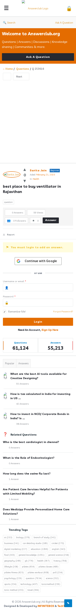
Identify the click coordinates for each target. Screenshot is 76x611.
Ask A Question (64, 22)
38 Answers (22, 423)
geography (12, 560)
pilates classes (48, 566)
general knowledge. (31, 555)
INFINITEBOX (46, 605)
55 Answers (22, 383)
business (11, 543)
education (39, 549)
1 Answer (14, 479)
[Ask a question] (68, 603)
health (43, 560)
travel (33, 590)
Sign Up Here (50, 329)
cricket (58, 543)
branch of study (45, 537)
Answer (51, 220)
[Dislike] (24, 180)
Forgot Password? (63, 311)
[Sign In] (69, 8)
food (9, 555)
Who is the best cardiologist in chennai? (31, 442)
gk (29, 560)
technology (29, 584)
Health (36, 179)
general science (58, 555)
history (60, 560)
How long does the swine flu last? (26, 473)
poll (58, 572)
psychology (13, 578)
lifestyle (11, 566)
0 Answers (14, 447)
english (58, 549)
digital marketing (15, 549)
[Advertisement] (38, 120)
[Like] (24, 169)
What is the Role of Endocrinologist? (28, 458)
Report (10, 234)
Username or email (14, 281)
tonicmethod (51, 584)
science (52, 578)
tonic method (14, 590)
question (8, 202)
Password (9, 296)
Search (11, 22)
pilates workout (38, 572)
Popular (9, 363)
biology (23, 537)
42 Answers (22, 403)
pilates (28, 566)
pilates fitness (14, 572)
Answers (23, 363)
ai (8, 537)
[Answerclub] (37, 8)
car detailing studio (35, 543)
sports (10, 584)
